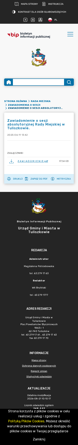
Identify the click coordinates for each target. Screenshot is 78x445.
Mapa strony (29, 3)
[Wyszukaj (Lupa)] (68, 82)
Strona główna (15, 101)
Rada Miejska (41, 101)
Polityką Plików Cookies (26, 421)
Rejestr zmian (39, 371)
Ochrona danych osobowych (39, 365)
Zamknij (39, 439)
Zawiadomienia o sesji (24, 104)
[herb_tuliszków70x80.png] (39, 57)
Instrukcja (55, 3)
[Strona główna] (9, 82)
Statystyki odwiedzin (39, 376)
